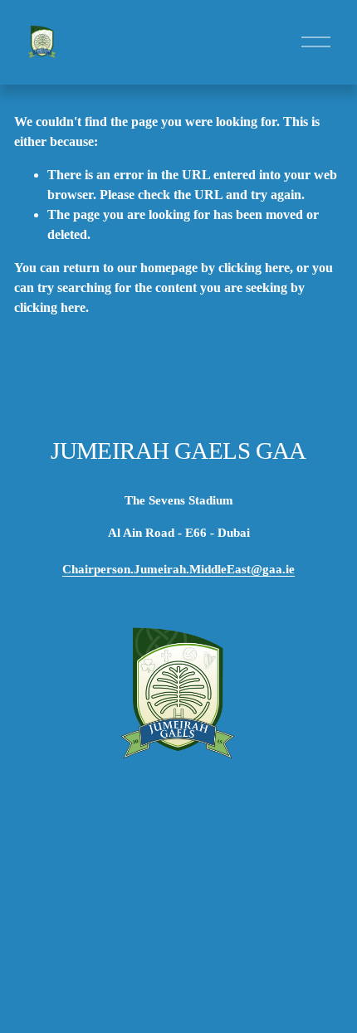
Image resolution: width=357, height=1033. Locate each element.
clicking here (254, 268)
